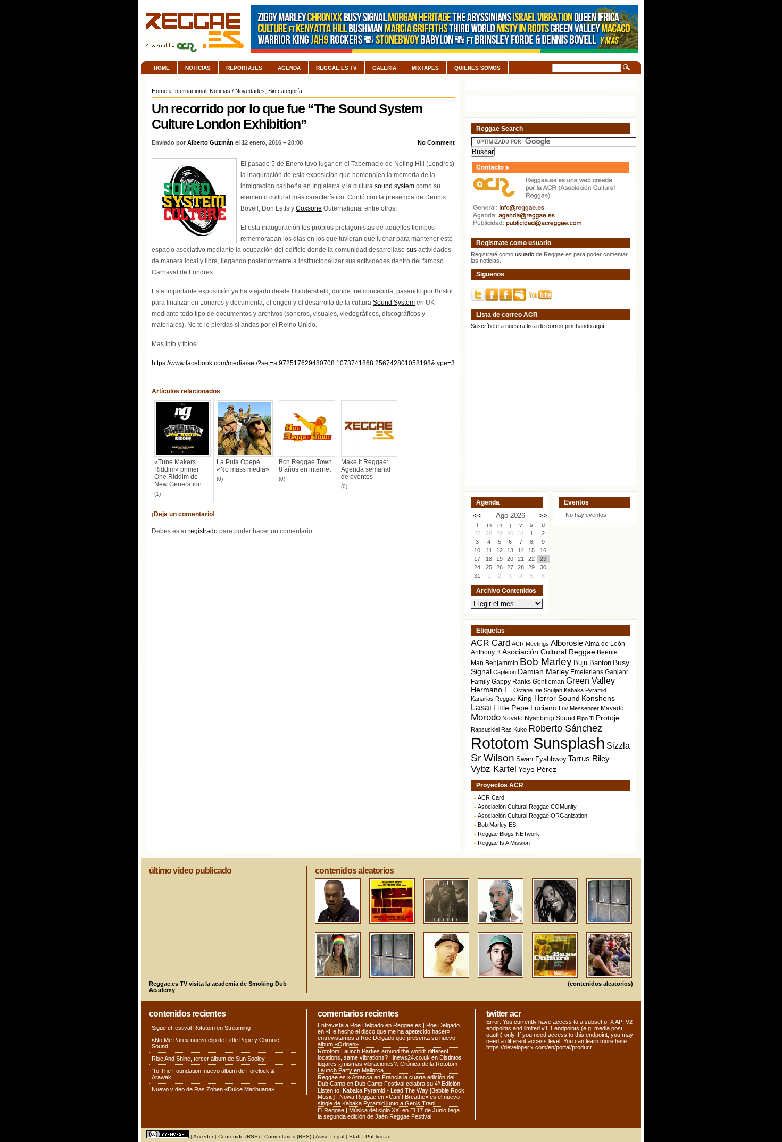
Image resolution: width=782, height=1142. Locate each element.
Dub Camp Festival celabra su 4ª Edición (407, 1083)
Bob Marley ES (497, 824)
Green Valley (590, 680)
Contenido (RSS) (239, 1136)
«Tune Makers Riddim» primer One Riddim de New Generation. (178, 473)
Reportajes (244, 68)
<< (477, 515)
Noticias (198, 68)
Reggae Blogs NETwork (508, 833)
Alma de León (605, 643)
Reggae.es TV (336, 68)
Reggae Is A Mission (504, 842)
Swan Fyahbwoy (541, 759)
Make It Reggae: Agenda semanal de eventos (365, 469)
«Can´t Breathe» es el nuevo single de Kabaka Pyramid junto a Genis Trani (389, 1100)
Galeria (384, 68)
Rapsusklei (485, 729)
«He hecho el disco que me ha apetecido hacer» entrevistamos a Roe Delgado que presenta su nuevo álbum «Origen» (386, 1037)
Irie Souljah (548, 690)
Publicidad (378, 1136)
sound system (394, 186)
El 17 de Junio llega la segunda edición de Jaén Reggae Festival (389, 1113)
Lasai (481, 707)
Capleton (504, 672)
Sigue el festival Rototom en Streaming (201, 1028)
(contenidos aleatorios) (600, 983)
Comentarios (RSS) (287, 1136)
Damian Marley (543, 672)
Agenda (289, 68)
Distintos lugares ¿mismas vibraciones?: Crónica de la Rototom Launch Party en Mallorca (390, 1063)
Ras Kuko (514, 729)
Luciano (543, 707)
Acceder (203, 1136)
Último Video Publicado (190, 870)
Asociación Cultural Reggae (548, 652)
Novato (512, 718)
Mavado (612, 708)
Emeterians (586, 672)
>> (543, 515)
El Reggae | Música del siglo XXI (359, 1110)
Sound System (394, 302)
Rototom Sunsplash (538, 743)
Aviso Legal (329, 1136)
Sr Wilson (492, 757)
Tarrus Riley (589, 758)
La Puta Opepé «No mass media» (243, 465)
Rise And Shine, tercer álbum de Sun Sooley (208, 1058)
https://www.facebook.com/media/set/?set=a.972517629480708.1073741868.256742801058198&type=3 (303, 363)
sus (411, 250)
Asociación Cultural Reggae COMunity (527, 806)
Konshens (598, 698)
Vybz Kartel (494, 769)
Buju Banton (592, 663)
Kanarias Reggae (493, 698)
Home (162, 68)
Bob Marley (546, 661)
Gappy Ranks (511, 681)
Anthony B (486, 652)
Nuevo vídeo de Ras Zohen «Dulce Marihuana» (213, 1089)
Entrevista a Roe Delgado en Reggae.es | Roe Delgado (389, 1025)
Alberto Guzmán (210, 142)
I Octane (521, 690)
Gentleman (548, 681)
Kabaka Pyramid (585, 690)
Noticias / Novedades (237, 91)
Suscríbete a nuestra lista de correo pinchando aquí (537, 326)
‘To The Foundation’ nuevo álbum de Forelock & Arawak (213, 1074)
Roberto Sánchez (565, 728)
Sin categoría (285, 91)
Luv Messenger (579, 708)
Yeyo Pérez (537, 769)
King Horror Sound (548, 698)
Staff (355, 1136)
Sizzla (618, 745)
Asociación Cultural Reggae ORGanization (532, 815)
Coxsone (309, 208)
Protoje (608, 717)
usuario (524, 254)
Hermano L (490, 690)
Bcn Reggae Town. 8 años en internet (306, 465)
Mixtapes (425, 68)
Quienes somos (477, 68)
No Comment (436, 142)
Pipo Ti (585, 718)
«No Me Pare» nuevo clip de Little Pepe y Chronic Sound (215, 1043)
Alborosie (567, 643)
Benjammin (501, 663)
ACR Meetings (530, 644)
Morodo (486, 717)
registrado (203, 531)
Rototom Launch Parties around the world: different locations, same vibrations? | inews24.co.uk (383, 1054)
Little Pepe (511, 707)
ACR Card (490, 643)
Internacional (189, 91)
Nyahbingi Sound (550, 718)
